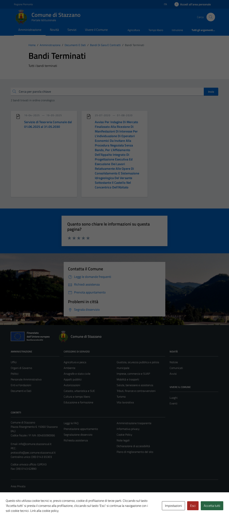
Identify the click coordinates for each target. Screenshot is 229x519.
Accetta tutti (212, 505)
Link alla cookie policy (44, 510)
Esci (193, 505)
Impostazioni (173, 505)
